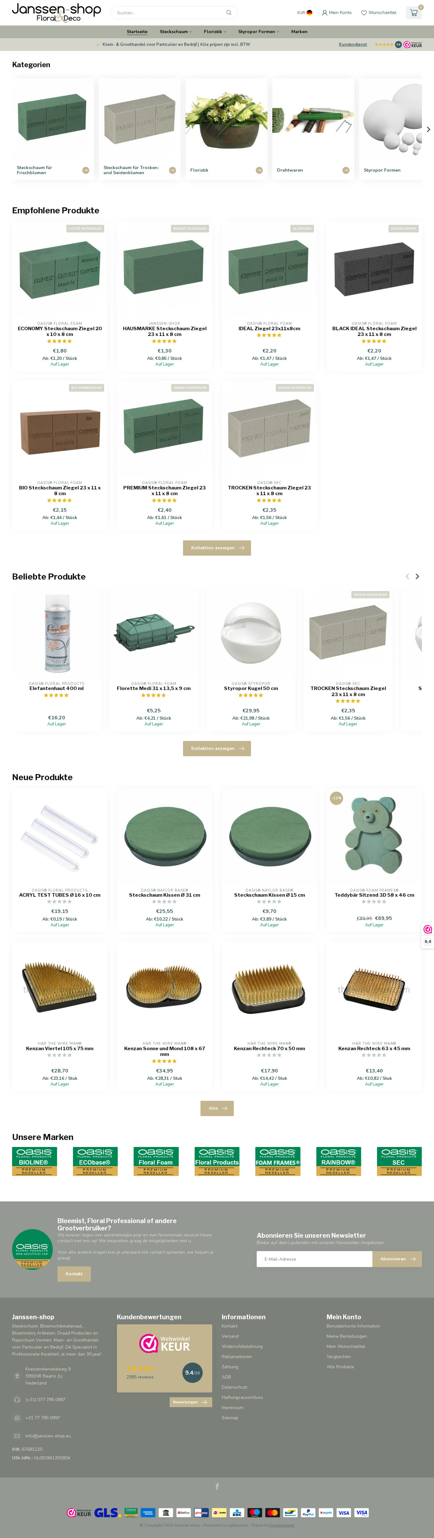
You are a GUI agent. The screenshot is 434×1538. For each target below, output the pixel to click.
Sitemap (230, 1418)
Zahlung (230, 1367)
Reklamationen (237, 1357)
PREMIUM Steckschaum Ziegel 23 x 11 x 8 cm (164, 490)
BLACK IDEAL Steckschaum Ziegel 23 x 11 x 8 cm (374, 331)
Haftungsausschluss (242, 1397)
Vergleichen (339, 1357)
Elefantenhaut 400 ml (57, 688)
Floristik (213, 32)
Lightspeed (237, 1525)
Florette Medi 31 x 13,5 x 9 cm (154, 688)
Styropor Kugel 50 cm (251, 688)
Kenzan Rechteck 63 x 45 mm (374, 1048)
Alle (213, 1108)
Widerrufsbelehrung (242, 1346)
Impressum (232, 1408)
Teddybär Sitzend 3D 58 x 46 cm (374, 895)
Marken (299, 32)
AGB (226, 1377)
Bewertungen (185, 1402)
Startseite (137, 32)
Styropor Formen (256, 32)
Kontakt (74, 1274)
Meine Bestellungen (347, 1336)
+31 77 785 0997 (42, 1418)
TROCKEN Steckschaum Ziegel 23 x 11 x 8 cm (269, 490)
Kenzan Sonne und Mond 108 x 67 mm (164, 1051)
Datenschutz (234, 1387)
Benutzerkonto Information (353, 1326)
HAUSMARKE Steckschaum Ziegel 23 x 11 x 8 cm (165, 331)
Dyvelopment (282, 1525)
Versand (230, 1336)
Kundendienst (353, 44)
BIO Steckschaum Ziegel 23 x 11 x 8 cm (60, 490)
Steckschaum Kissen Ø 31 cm (164, 895)
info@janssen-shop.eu (48, 1436)
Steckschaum (174, 32)
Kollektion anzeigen (213, 548)
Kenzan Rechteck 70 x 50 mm (269, 1048)
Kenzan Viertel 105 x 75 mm (59, 1048)
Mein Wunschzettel (346, 1346)
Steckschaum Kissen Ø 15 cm (269, 895)
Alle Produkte (340, 1367)
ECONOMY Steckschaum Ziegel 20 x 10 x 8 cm (60, 331)
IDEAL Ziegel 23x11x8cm (269, 328)
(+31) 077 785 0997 (45, 1400)
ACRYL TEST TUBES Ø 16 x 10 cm (59, 895)
